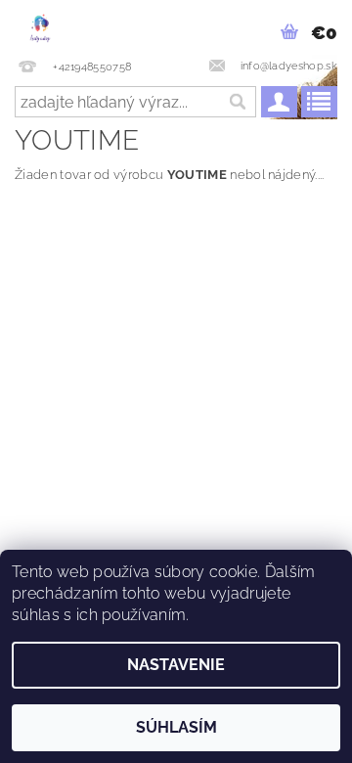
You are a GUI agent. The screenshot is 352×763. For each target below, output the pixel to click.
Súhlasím (176, 727)
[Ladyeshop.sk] (40, 25)
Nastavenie (176, 664)
